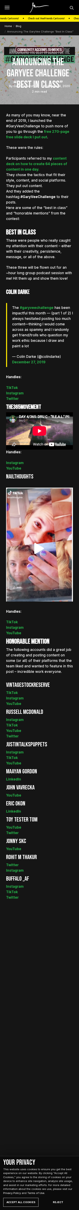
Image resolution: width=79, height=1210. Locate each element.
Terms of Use (35, 1193)
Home (8, 26)
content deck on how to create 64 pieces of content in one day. (36, 163)
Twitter (12, 399)
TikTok (12, 388)
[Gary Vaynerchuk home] (39, 7)
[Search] (71, 7)
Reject (58, 1202)
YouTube (13, 468)
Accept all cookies (20, 1202)
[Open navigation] (7, 7)
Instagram (15, 393)
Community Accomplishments (39, 49)
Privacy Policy (12, 1193)
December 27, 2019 (28, 362)
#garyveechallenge (36, 308)
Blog (18, 26)
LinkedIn (13, 779)
